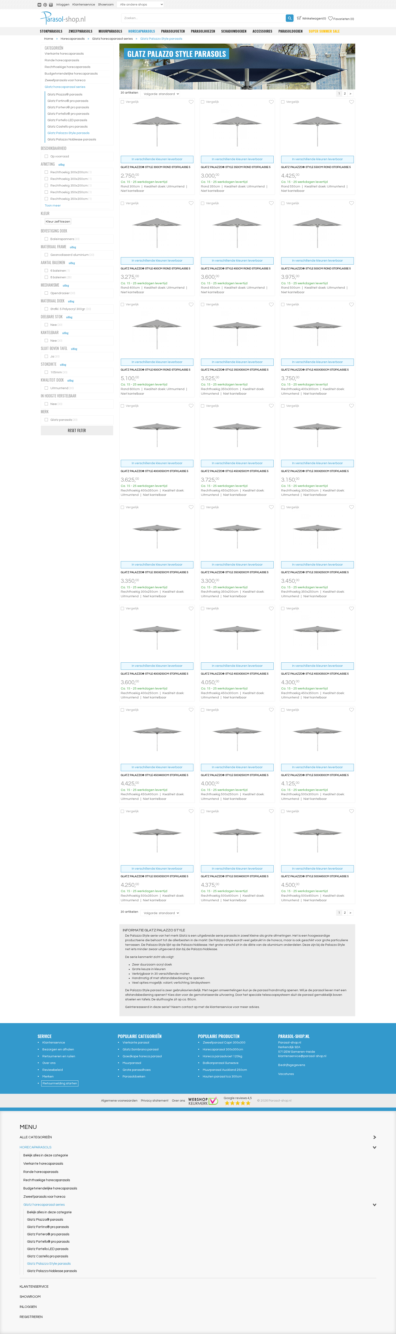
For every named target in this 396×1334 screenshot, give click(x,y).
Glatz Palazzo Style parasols (68, 133)
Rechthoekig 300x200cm (71, 172)
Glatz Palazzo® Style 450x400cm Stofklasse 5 (154, 775)
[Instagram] (51, 4)
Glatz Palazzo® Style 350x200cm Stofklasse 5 (235, 572)
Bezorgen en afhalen (58, 1049)
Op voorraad (60, 156)
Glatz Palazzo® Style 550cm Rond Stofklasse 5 (316, 167)
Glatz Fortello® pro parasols (68, 113)
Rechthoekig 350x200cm (71, 185)
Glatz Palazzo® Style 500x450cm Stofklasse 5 (315, 876)
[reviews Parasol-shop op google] (237, 1103)
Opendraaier (63, 293)
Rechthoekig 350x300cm (71, 199)
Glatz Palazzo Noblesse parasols (71, 139)
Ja (55, 356)
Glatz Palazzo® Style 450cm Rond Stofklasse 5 (236, 268)
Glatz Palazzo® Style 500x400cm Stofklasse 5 (235, 876)
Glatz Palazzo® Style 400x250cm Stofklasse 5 (154, 673)
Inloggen (62, 4)
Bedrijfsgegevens (291, 1065)
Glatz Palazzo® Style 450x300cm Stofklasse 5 (235, 673)
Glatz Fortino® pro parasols (67, 101)
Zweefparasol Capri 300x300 (224, 1042)
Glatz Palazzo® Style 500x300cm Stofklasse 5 (315, 775)
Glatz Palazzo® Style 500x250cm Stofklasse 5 (235, 775)
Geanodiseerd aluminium (72, 255)
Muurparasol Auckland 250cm (225, 1070)
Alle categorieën (36, 1137)
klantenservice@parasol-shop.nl (302, 1056)
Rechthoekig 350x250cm (71, 192)
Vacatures (286, 1074)
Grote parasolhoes (137, 1070)
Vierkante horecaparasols (64, 53)
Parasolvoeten (173, 30)
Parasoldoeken (290, 30)
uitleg (61, 164)
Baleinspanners (65, 239)
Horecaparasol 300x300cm (223, 1049)
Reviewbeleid (52, 1070)
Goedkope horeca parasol (142, 1056)
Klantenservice (83, 4)
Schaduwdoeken (233, 30)
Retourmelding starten (60, 1083)
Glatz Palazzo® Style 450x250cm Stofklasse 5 (235, 471)
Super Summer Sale (324, 30)
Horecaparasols (141, 30)
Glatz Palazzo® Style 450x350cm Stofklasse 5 (315, 673)
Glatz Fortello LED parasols (67, 120)
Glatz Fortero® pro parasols (68, 107)
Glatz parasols (63, 419)
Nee (56, 325)
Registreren (31, 1317)
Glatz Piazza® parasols (64, 94)
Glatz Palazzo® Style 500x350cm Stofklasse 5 (154, 876)
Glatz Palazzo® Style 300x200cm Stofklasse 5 (315, 471)
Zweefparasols (80, 30)
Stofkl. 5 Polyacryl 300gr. (70, 309)
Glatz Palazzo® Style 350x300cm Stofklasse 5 (235, 369)
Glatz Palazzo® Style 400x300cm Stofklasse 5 (315, 369)
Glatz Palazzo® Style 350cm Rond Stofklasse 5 (236, 167)
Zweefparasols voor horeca (65, 80)
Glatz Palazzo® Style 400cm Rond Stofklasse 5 (155, 268)
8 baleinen (61, 277)
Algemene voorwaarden (119, 1100)
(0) (314, 18)
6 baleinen (60, 270)
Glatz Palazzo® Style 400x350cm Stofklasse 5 (154, 471)
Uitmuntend (62, 388)
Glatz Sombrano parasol (141, 1049)
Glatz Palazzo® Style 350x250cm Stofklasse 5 (315, 572)
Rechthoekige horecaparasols (67, 67)
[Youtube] (40, 4)
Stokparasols (51, 30)
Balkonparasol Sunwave (221, 1063)
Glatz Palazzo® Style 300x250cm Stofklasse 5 (154, 572)
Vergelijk (132, 101)
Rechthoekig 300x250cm (71, 179)
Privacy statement (154, 1100)
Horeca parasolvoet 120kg (222, 1056)
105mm (59, 372)
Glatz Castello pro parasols (67, 126)
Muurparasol (132, 1063)
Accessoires (262, 30)
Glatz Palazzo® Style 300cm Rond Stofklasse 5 (155, 167)
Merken (48, 1076)
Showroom (106, 4)
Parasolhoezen (203, 30)
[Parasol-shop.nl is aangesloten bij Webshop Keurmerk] (203, 1100)
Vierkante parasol (136, 1042)
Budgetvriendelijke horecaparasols (71, 73)
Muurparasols (110, 30)
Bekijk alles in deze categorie (45, 1155)
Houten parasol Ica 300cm (222, 1076)
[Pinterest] (45, 4)
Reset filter (77, 430)
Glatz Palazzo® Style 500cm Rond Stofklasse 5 (316, 268)
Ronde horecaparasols (62, 60)
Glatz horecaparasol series (65, 87)
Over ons (48, 1063)
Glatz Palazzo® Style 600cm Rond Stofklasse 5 (155, 369)
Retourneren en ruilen (58, 1056)
